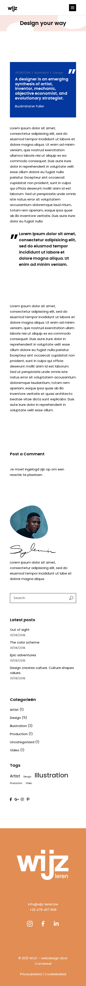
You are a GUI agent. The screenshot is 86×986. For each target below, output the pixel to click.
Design (58, 73)
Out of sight (20, 629)
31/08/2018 (22, 73)
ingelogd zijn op (37, 469)
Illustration (41, 73)
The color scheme (24, 642)
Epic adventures (23, 655)
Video (14, 750)
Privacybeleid (31, 974)
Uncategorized (22, 742)
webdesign (50, 958)
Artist (14, 709)
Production (19, 734)
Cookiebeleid (55, 974)
